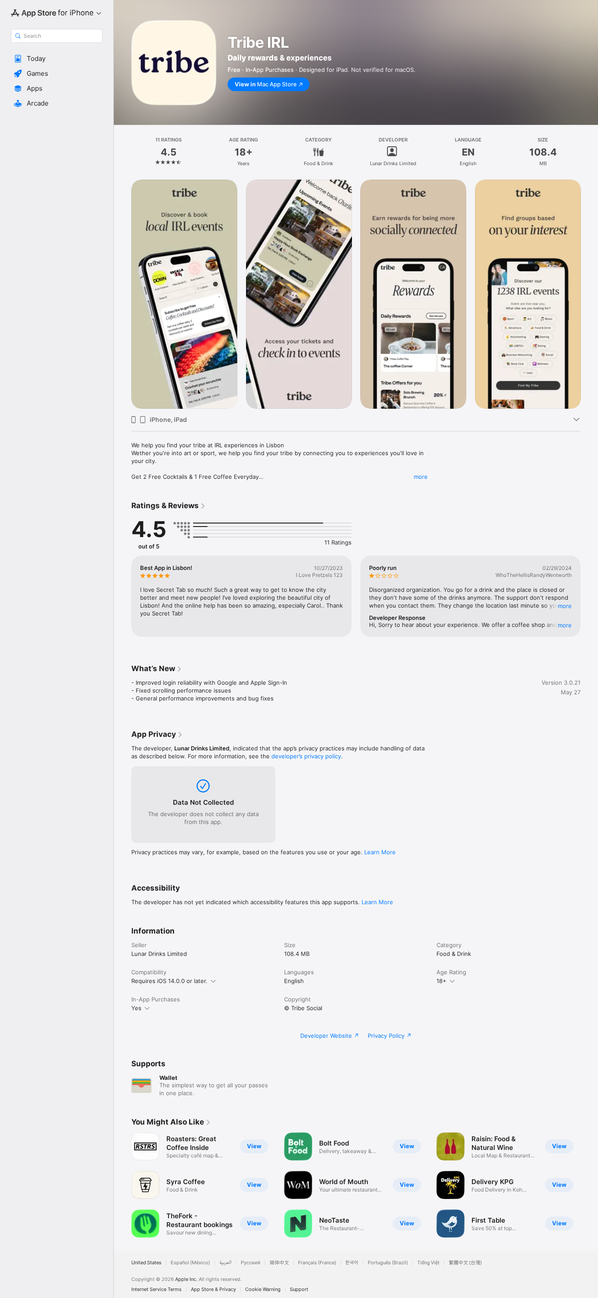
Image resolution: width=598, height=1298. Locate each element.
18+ (441, 980)
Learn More (380, 852)
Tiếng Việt (428, 1262)
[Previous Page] (122, 294)
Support (299, 1289)
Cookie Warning (263, 1289)
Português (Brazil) (388, 1262)
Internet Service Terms (156, 1289)
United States (146, 1262)
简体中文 (279, 1262)
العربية (225, 1262)
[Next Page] (589, 294)
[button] (56, 58)
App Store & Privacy (213, 1289)
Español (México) (190, 1262)
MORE (565, 605)
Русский (250, 1262)
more (421, 476)
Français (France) (317, 1262)
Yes (136, 1008)
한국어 (352, 1262)
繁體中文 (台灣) (465, 1262)
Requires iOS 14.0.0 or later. (169, 980)
